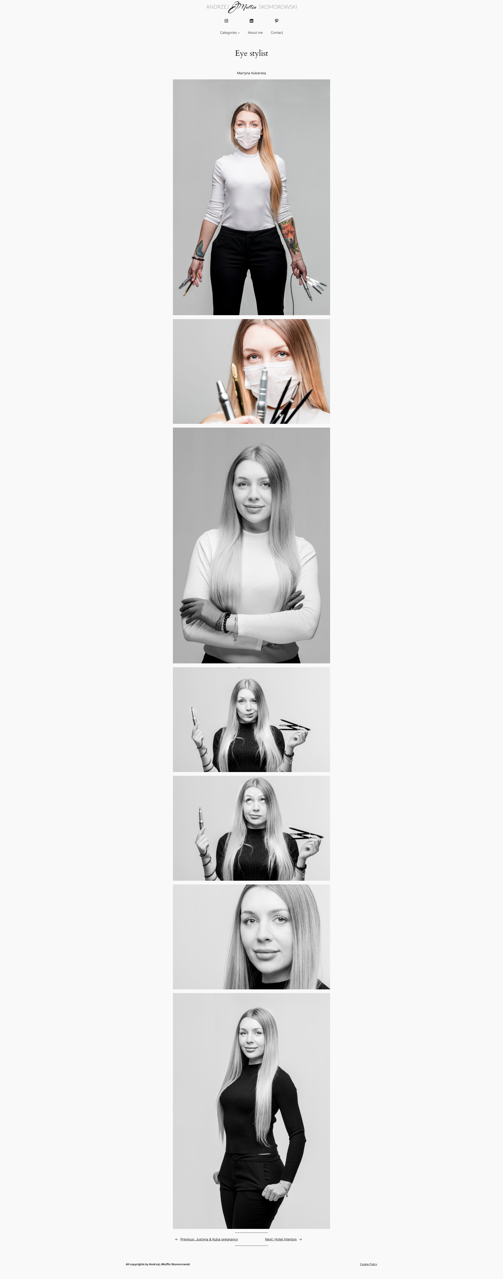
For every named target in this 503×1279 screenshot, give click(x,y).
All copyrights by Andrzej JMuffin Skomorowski (158, 1264)
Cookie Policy (368, 1264)
